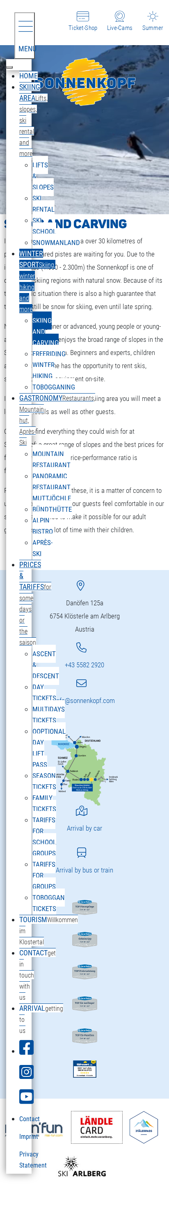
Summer (152, 28)
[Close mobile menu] (9, 67)
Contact (29, 1119)
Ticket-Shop (83, 28)
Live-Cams (120, 28)
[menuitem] (28, 75)
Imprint (28, 1136)
